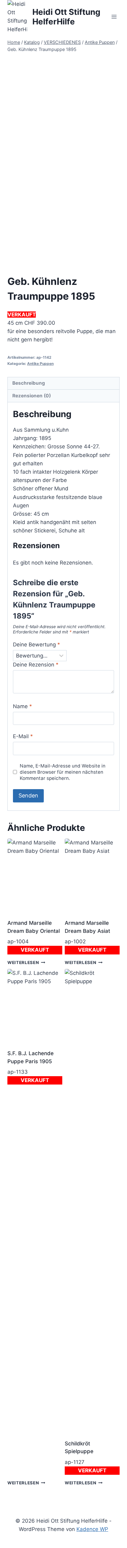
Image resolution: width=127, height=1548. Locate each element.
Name (22, 706)
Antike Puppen (40, 363)
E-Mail (23, 736)
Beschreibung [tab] (28, 383)
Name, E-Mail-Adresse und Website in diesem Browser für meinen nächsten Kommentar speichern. (62, 772)
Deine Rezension (36, 665)
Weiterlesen (23, 962)
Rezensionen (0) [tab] (31, 396)
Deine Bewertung (36, 644)
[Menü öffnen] (114, 17)
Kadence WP (92, 1529)
